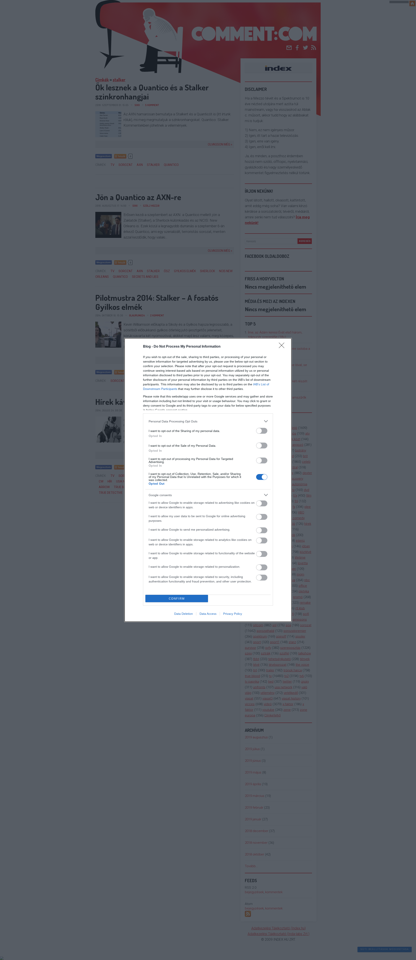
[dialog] (208, 480)
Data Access (208, 613)
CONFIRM (177, 598)
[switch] (261, 431)
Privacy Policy (232, 613)
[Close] (283, 347)
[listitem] (208, 421)
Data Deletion (183, 613)
